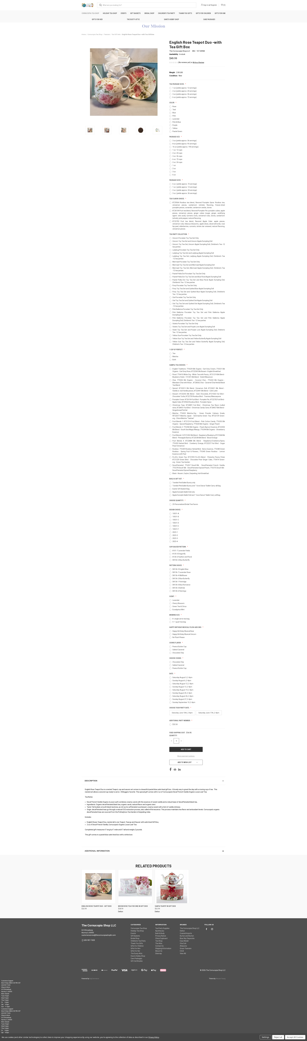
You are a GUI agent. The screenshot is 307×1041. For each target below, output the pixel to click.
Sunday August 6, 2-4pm (181, 681)
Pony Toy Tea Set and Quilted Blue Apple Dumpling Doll (193, 289)
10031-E (175, 526)
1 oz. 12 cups (177, 150)
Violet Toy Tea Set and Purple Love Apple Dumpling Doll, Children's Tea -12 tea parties (198, 331)
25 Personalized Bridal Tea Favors (185, 504)
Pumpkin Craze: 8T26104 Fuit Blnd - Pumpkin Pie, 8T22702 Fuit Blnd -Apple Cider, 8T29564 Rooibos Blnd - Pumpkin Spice (198, 401)
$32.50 (175, 724)
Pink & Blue (176, 122)
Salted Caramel (178, 650)
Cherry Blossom (178, 603)
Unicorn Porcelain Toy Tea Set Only (185, 238)
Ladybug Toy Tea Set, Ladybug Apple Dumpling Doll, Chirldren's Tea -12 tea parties (198, 257)
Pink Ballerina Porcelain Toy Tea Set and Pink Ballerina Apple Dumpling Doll (198, 313)
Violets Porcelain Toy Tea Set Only (185, 324)
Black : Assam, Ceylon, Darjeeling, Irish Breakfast (190, 473)
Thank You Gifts (185, 13)
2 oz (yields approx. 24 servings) (184, 91)
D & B (182, 951)
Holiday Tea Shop (110, 13)
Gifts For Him (220, 13)
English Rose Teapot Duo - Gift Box (96, 906)
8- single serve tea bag (180, 619)
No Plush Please (178, 637)
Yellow (174, 128)
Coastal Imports (186, 933)
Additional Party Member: (180, 721)
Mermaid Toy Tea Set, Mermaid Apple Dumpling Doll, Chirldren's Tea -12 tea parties (198, 269)
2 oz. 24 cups (177, 153)
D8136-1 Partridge (179, 582)
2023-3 (175, 538)
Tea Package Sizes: (177, 84)
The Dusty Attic (133, 19)
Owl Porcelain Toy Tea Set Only (184, 297)
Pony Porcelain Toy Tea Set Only (184, 285)
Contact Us (159, 946)
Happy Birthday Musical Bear (183, 631)
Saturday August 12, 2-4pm (182, 684)
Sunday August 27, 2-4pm (182, 699)
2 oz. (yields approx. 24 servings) (184, 190)
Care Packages (209, 19)
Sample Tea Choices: (177, 365)
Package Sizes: (175, 180)
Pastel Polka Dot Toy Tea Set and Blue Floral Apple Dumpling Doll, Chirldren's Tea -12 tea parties (198, 281)
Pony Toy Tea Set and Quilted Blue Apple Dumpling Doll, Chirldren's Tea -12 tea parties (198, 293)
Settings (265, 1037)
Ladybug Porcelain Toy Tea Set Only (185, 250)
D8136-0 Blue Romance (181, 585)
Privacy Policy (153, 1037)
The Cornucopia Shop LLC (189, 928)
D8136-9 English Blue (180, 569)
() (224, 5)
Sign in (205, 5)
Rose (174, 106)
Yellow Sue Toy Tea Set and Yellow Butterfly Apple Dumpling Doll (196, 338)
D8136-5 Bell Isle (178, 588)
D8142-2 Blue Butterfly (181, 560)
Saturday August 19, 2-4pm (182, 690)
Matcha (175, 356)
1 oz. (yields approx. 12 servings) (184, 187)
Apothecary (159, 931)
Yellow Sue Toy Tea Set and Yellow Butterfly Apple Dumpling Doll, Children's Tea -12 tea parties (198, 343)
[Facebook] (170, 769)
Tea (173, 353)
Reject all (278, 1037)
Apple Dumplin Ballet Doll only (183, 492)
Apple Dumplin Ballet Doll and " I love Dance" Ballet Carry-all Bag (196, 495)
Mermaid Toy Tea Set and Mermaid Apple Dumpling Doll (193, 265)
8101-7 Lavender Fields (181, 551)
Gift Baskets (135, 13)
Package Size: (174, 137)
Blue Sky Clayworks (187, 938)
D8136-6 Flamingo (179, 591)
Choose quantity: (176, 500)
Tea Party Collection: (178, 234)
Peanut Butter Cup (179, 646)
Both (174, 360)
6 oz (174, 175)
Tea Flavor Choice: (177, 199)
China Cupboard (161, 938)
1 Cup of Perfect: (176, 350)
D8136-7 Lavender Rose (181, 572)
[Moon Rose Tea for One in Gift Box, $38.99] (135, 886)
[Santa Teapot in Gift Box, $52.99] (171, 886)
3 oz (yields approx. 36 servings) (184, 94)
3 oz (174, 172)
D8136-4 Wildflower (179, 575)
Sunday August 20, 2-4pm (182, 693)
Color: (172, 103)
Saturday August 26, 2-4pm (182, 696)
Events (123, 13)
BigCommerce (94, 978)
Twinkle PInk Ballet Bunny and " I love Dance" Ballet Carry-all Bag (196, 486)
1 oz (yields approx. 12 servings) (184, 88)
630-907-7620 (89, 940)
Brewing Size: (174, 615)
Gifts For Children (203, 13)
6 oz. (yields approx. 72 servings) (184, 184)
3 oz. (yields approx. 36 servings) (184, 193)
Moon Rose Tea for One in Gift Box (133, 906)
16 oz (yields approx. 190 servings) (185, 147)
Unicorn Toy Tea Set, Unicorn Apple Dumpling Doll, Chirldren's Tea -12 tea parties (198, 245)
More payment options (186, 756)
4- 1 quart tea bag (179, 622)
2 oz (174, 168)
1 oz (174, 165)
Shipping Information (163, 948)
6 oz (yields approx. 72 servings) (184, 97)
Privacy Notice (160, 936)
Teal (174, 110)
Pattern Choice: (175, 565)
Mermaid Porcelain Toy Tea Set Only (186, 262)
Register (214, 5)
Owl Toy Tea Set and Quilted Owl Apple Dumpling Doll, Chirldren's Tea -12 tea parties (198, 305)
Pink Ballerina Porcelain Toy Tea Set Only (187, 309)
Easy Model (184, 941)
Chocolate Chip (178, 653)
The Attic (158, 943)
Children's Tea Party (166, 13)
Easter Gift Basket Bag (180, 489)
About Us (158, 951)
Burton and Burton (187, 936)
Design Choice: (175, 510)
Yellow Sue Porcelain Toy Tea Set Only (186, 335)
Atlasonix (183, 946)
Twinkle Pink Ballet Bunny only (183, 483)
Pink (174, 116)
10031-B (175, 517)
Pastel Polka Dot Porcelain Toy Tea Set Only (188, 274)
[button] (197, 62)
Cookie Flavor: (175, 643)
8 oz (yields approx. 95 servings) (184, 144)
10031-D (175, 523)
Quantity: (173, 735)
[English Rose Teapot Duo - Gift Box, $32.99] (98, 886)
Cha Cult (183, 943)
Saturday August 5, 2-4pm (182, 677)
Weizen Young (220, 978)
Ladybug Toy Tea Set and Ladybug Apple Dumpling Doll (193, 253)
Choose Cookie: (175, 658)
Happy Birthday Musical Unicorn (184, 634)
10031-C (175, 520)
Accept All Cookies (295, 1037)
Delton (182, 931)
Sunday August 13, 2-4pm (182, 687)
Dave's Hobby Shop (171, 19)
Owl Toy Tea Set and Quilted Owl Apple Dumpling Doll (192, 300)
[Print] (175, 769)
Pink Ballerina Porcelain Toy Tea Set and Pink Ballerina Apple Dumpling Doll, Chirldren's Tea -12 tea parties (198, 319)
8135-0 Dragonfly (179, 554)
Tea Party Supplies (162, 928)
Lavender (176, 119)
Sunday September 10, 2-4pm (183, 702)
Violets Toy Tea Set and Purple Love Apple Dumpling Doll (193, 327)
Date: (171, 674)
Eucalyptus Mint (178, 609)
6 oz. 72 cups (177, 159)
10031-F (175, 529)
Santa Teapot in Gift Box (165, 906)
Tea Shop (158, 941)
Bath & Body (160, 933)
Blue (174, 113)
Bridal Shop (149, 13)
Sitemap (158, 953)
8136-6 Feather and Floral (182, 557)
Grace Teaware (185, 948)
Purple (174, 125)
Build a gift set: (176, 479)
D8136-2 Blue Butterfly (181, 578)
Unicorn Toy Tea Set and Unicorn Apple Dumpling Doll (192, 241)
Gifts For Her (97, 19)
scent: (172, 596)
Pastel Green (177, 131)
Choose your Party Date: (179, 708)
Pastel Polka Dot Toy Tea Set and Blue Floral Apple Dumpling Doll (196, 277)
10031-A (175, 513)
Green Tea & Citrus (179, 606)
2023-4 (175, 541)
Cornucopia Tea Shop (90, 13)
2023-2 (175, 535)
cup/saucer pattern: (177, 547)
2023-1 (175, 532)
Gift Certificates (137, 961)
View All (183, 953)
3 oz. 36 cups (177, 156)
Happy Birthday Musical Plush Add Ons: (185, 627)
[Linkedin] (179, 769)
